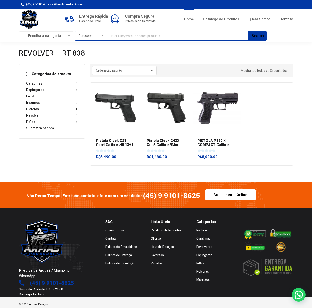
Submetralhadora (40, 128)
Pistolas (32, 109)
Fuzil (30, 96)
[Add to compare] (135, 94)
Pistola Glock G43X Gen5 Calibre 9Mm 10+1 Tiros (163, 145)
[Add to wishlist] (135, 88)
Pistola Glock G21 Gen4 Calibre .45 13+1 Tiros (114, 145)
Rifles (30, 121)
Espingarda (35, 89)
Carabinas (34, 83)
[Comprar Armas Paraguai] (29, 19)
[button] (299, 295)
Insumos (33, 102)
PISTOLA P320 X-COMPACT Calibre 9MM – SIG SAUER (213, 145)
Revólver (33, 115)
